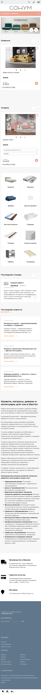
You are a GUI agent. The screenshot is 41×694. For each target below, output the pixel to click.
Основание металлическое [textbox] (12, 150)
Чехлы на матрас (25, 659)
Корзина (3, 642)
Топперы (23, 657)
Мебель (22, 661)
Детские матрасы (6, 664)
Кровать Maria (8, 140)
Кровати (3, 654)
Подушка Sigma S (17, 283)
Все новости (5, 312)
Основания (23, 664)
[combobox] (20, 150)
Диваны (3, 659)
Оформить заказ (6, 646)
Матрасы (3, 657)
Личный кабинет (6, 644)
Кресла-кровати (6, 661)
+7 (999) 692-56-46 (6, 613)
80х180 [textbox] (6, 153)
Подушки (23, 654)
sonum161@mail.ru (6, 617)
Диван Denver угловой (11, 72)
